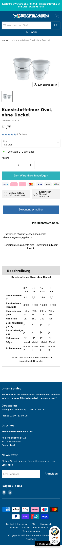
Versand (25, 527)
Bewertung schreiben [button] (31, 209)
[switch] (55, 541)
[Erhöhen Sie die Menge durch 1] (31, 165)
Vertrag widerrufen (31, 531)
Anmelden (51, 473)
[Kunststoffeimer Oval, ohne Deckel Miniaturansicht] (7, 96)
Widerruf (14, 527)
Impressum (22, 524)
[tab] (45, 223)
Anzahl (5, 158)
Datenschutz (46, 524)
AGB (34, 524)
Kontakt (10, 524)
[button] (31, 134)
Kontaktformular (40, 527)
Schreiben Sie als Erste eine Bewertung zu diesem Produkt (31, 246)
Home (5, 40)
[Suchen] (55, 25)
